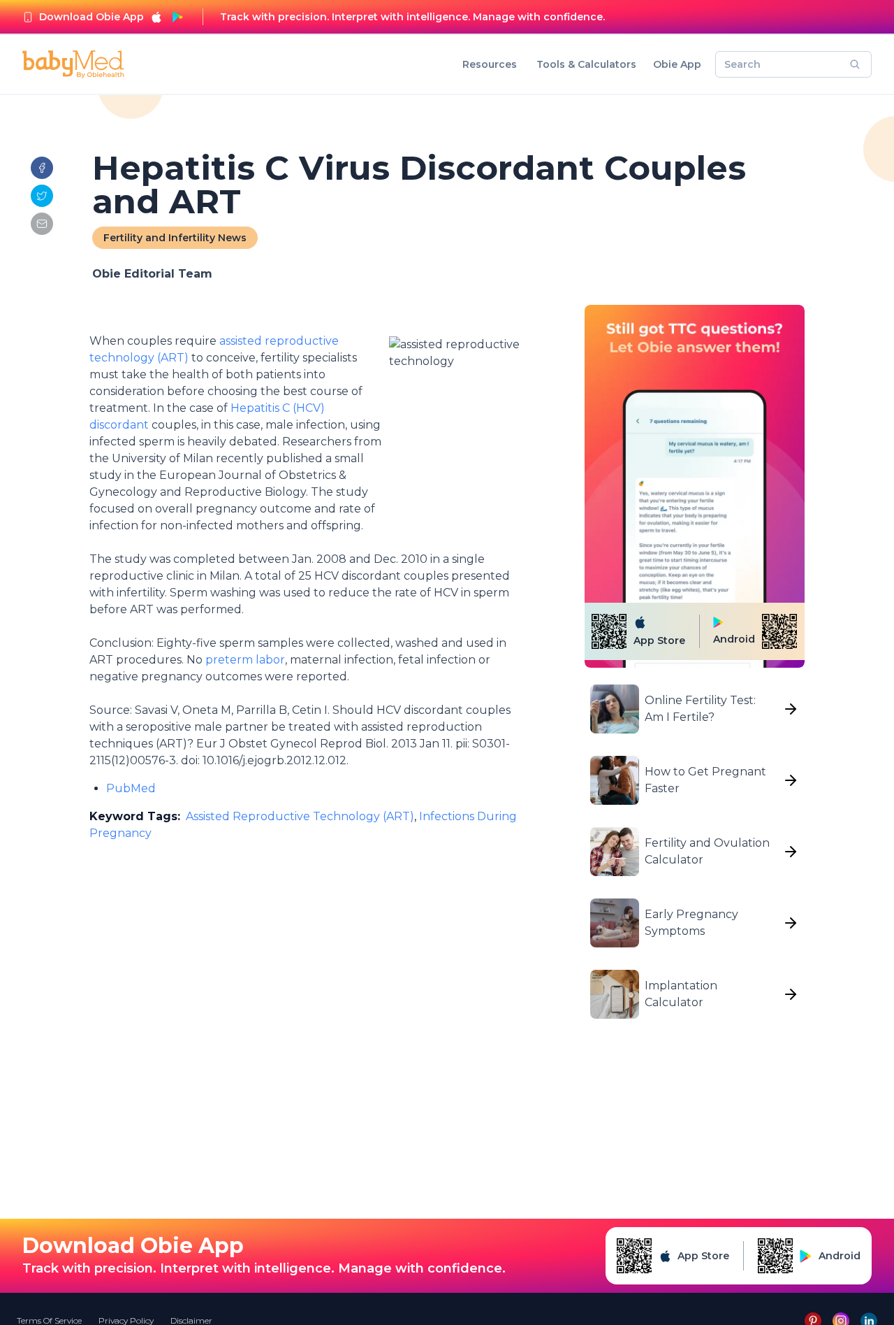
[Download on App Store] (156, 17)
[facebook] (41, 167)
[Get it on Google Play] (177, 16)
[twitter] (41, 195)
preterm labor (245, 659)
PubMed (131, 788)
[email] (41, 223)
